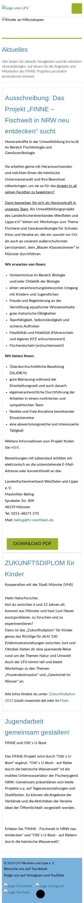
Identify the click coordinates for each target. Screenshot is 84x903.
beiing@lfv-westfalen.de (33, 520)
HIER (15, 447)
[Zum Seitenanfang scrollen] (40, 894)
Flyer (64, 700)
